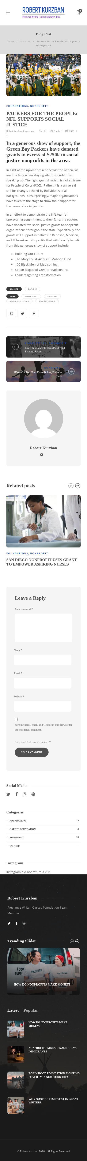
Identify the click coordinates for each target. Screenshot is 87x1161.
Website (19, 696)
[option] (43, 531)
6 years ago (28, 131)
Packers (32, 289)
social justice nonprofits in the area (42, 157)
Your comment (24, 609)
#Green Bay (31, 296)
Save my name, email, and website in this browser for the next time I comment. (43, 727)
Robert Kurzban (14, 131)
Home (10, 41)
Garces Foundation (44, 828)
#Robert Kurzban (19, 301)
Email (18, 673)
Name (18, 650)
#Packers (52, 296)
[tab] (13, 1010)
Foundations (17, 106)
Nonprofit (25, 41)
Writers (44, 845)
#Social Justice (47, 301)
